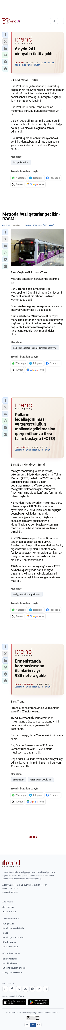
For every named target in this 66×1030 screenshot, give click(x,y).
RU (38, 1025)
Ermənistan (18, 779)
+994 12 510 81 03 (10, 888)
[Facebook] (12, 989)
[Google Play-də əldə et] (38, 1002)
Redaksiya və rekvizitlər (13, 928)
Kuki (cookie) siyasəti (12, 972)
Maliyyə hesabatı (10, 946)
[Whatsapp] (5, 989)
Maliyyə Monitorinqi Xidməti (26, 594)
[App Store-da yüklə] (14, 1002)
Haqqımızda (8, 923)
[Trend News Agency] (11, 863)
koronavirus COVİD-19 (40, 779)
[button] (5, 35)
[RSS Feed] (46, 989)
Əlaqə (5, 933)
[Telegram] (32, 989)
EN (27, 1025)
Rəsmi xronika (9, 911)
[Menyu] (60, 21)
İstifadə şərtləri (9, 958)
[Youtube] (25, 989)
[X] (18, 989)
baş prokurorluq (20, 162)
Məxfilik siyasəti (9, 963)
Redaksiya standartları (13, 937)
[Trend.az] (11, 21)
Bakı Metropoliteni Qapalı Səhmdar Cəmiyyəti (35, 348)
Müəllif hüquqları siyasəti (14, 968)
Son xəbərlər (8, 907)
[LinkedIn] (39, 989)
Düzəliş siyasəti (9, 942)
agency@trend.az (9, 892)
